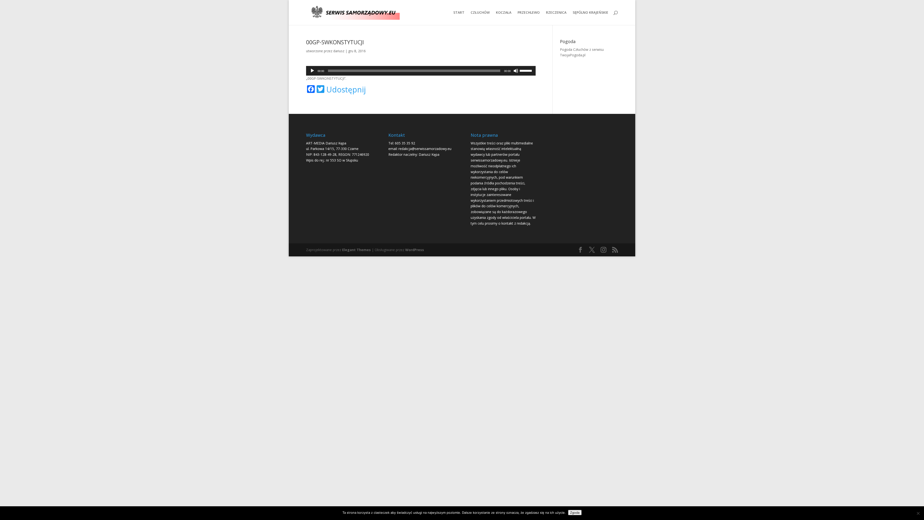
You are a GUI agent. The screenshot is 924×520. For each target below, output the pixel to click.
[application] (421, 71)
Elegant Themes (356, 249)
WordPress (414, 249)
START (458, 13)
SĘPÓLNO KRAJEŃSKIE (590, 13)
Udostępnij (346, 89)
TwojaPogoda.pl (572, 55)
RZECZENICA (556, 13)
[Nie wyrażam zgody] (918, 513)
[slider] (526, 70)
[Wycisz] (515, 70)
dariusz (338, 51)
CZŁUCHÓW (480, 13)
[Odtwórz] (312, 70)
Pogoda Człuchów (574, 49)
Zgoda (575, 512)
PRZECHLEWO (529, 13)
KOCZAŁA (503, 13)
